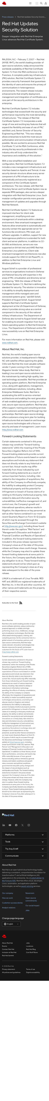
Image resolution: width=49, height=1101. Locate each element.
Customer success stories (12, 903)
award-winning (27, 886)
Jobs (27, 910)
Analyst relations (8, 907)
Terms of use (30, 969)
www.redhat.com (10, 342)
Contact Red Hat (8, 949)
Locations (29, 946)
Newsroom (29, 893)
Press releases (8, 17)
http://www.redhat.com (12, 429)
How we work (7, 898)
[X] (22, 826)
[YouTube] (9, 826)
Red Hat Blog (31, 949)
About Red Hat (7, 943)
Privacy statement (8, 969)
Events (4, 946)
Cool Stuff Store (32, 952)
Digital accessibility (33, 972)
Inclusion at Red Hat (9, 952)
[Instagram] (28, 826)
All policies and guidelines (11, 972)
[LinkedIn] (3, 826)
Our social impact (32, 905)
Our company (7, 893)
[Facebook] (16, 826)
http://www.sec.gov (13, 526)
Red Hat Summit (8, 956)
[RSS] (20, 602)
